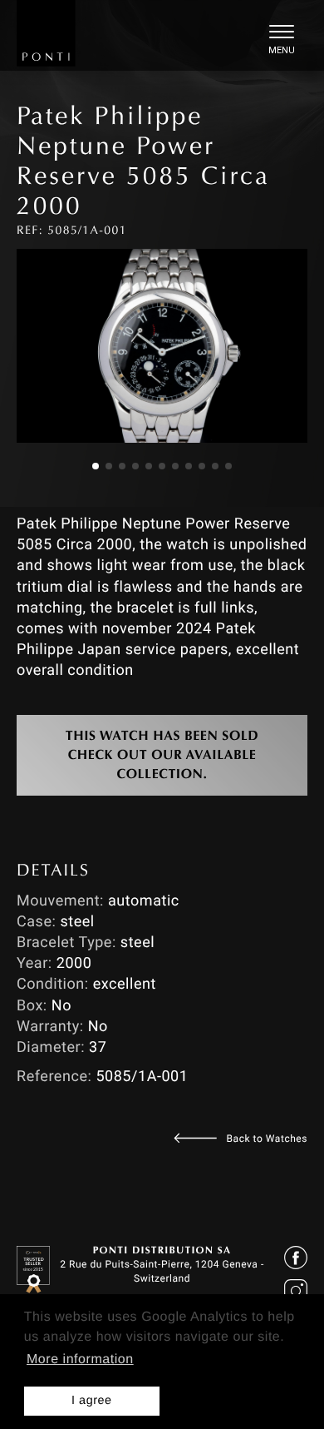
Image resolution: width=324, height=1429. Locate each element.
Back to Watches (267, 1138)
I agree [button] (91, 1400)
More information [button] (80, 1359)
